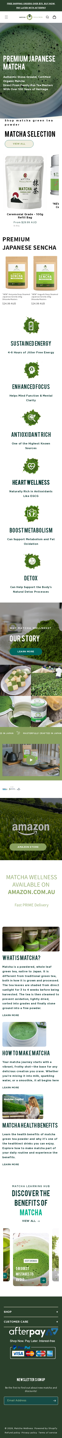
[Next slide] (57, 1254)
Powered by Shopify (45, 1428)
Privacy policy (29, 1432)
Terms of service (47, 1432)
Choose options (27, 212)
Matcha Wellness (23, 1428)
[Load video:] (31, 760)
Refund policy (12, 1432)
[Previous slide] (4, 1254)
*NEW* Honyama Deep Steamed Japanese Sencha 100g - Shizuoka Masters (16, 296)
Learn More (25, 651)
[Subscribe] (54, 1401)
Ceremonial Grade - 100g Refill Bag (25, 216)
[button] (6, 17)
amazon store (27, 847)
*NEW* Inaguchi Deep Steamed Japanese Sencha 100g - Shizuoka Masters (44, 296)
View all (19, 143)
